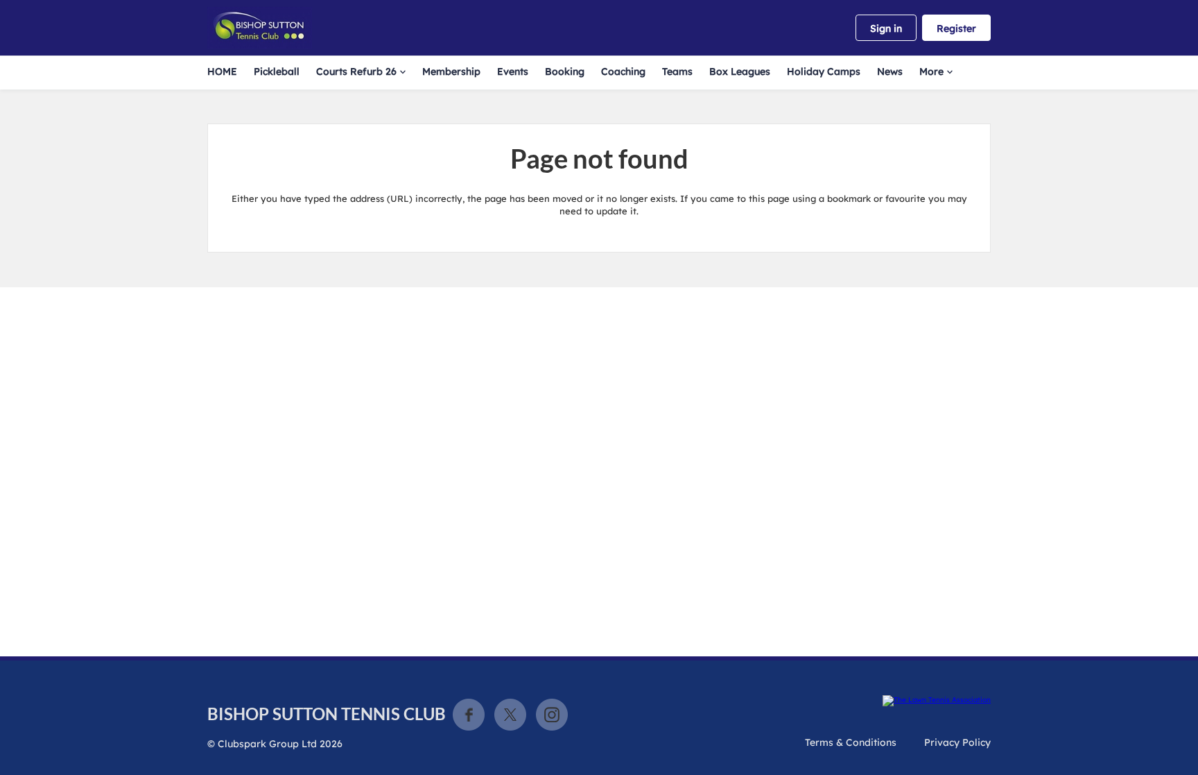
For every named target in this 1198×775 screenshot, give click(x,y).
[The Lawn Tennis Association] (937, 700)
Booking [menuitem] (564, 71)
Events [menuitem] (512, 71)
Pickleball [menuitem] (277, 71)
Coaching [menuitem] (623, 71)
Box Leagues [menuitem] (739, 71)
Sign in (886, 28)
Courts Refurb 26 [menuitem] (356, 71)
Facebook (469, 715)
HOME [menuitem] (222, 71)
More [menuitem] (931, 71)
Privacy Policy (957, 742)
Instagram (552, 715)
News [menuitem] (890, 71)
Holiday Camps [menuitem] (823, 71)
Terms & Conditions (850, 742)
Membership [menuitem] (451, 71)
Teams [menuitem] (677, 71)
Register (956, 28)
